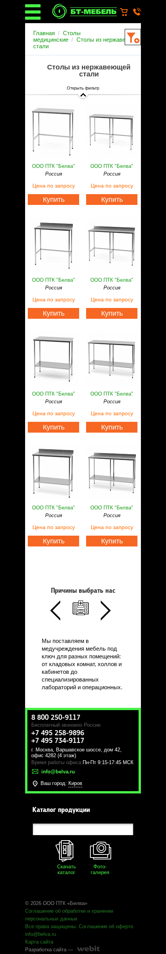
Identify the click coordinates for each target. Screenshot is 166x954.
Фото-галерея (100, 869)
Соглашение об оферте (106, 926)
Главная (44, 33)
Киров (75, 783)
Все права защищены (50, 926)
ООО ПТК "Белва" (53, 166)
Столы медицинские (57, 36)
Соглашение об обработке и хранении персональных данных (69, 915)
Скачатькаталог (66, 869)
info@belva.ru (40, 934)
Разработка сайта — (49, 949)
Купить (53, 199)
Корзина (127, 12)
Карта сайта (39, 942)
